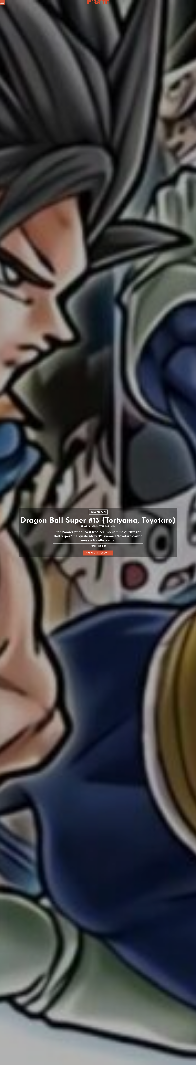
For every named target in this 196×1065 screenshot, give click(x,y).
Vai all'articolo (96, 553)
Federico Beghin (107, 526)
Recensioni (98, 512)
